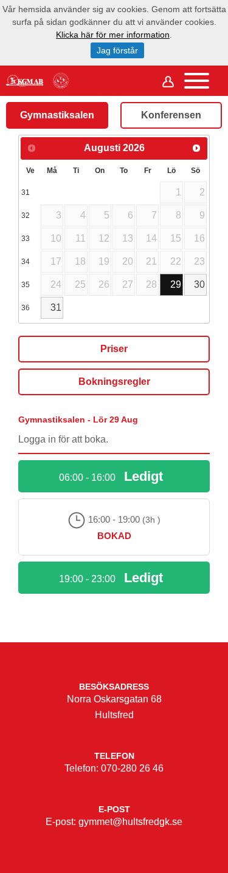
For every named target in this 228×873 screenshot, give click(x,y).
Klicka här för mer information (113, 34)
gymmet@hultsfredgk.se (130, 822)
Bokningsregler (114, 381)
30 (199, 284)
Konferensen (171, 115)
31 (55, 307)
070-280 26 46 (132, 768)
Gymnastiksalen (57, 115)
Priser (114, 349)
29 (175, 284)
